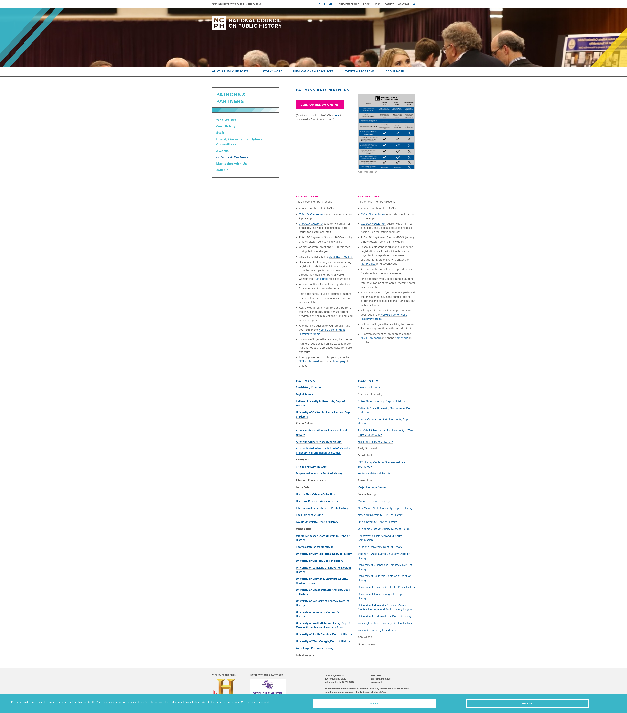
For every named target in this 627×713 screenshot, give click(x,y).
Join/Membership (348, 4)
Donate (389, 4)
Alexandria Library (369, 387)
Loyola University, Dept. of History (317, 522)
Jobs (378, 4)
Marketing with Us (231, 164)
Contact (403, 4)
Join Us (222, 170)
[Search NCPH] (414, 4)
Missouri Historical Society (374, 501)
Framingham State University (375, 441)
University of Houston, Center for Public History (386, 587)
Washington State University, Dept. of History (385, 623)
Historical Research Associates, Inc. (317, 501)
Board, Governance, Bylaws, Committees (240, 141)
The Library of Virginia (309, 515)
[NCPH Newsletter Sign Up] (332, 4)
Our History (226, 126)
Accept (375, 703)
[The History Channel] (226, 692)
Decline (527, 703)
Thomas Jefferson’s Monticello (315, 547)
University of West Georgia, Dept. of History (323, 641)
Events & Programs (360, 71)
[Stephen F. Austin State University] (268, 691)
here (336, 115)
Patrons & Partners (232, 157)
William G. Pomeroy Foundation (377, 630)
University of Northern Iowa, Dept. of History (384, 616)
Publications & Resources (313, 71)
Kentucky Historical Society (374, 473)
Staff (220, 133)
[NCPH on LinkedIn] (320, 4)
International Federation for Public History (322, 508)
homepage (339, 361)
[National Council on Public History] (313, 19)
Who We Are (226, 120)
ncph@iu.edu (376, 682)
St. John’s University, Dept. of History (380, 547)
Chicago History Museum (311, 466)
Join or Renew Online (320, 105)
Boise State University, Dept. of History (381, 401)
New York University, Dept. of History (380, 515)
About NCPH (395, 71)
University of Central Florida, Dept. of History (324, 554)
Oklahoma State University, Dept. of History (384, 529)
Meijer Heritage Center (372, 487)
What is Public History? (230, 71)
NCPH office (321, 279)
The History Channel (308, 387)
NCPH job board (309, 361)
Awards (222, 151)
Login (366, 4)
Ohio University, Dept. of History (377, 522)
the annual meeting (341, 256)
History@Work (270, 71)
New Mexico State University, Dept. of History (385, 508)
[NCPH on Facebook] (326, 4)
